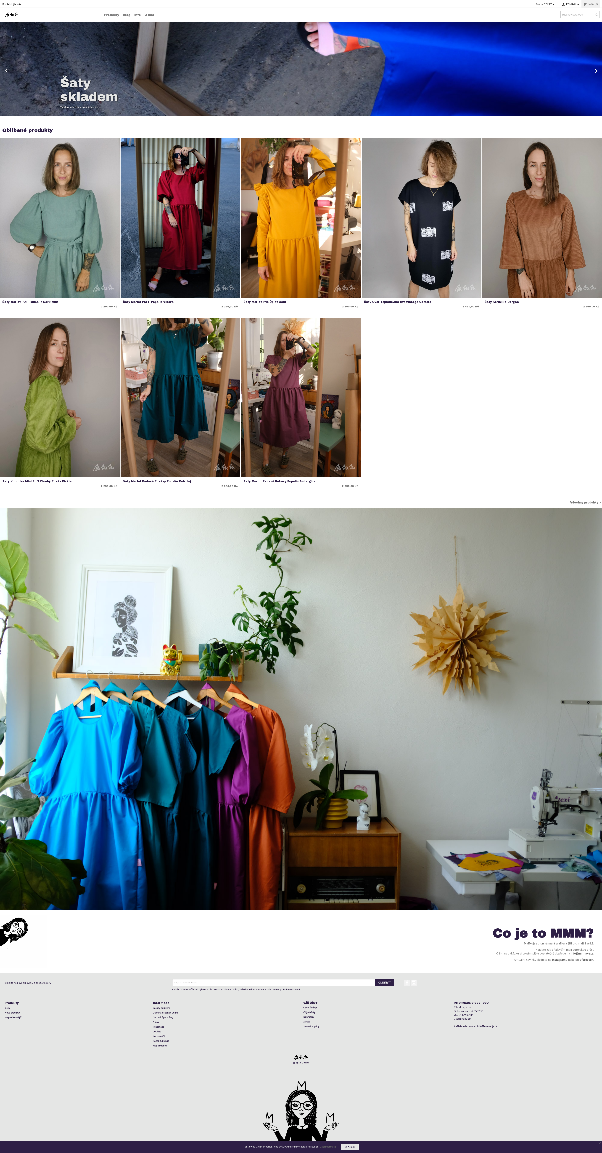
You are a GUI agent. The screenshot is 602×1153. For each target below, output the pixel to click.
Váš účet (310, 1003)
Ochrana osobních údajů (165, 1012)
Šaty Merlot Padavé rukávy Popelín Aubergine (279, 481)
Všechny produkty (586, 503)
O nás (149, 14)
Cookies (157, 1031)
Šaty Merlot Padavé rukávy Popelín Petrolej (157, 481)
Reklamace (158, 1026)
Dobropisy (308, 1016)
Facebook (407, 983)
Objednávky (309, 1012)
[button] (45, 69)
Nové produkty (12, 1012)
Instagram (414, 983)
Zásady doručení (161, 1007)
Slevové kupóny (311, 1026)
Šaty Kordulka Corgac (502, 302)
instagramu (559, 960)
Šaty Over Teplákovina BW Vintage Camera (397, 302)
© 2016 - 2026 (301, 1062)
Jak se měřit (159, 1036)
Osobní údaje (310, 1007)
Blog (126, 14)
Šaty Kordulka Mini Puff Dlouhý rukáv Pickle (36, 481)
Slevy (7, 1007)
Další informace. (328, 1146)
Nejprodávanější (13, 1017)
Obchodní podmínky (163, 1017)
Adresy (306, 1021)
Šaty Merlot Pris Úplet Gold (264, 302)
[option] (301, 69)
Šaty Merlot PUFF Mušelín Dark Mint (30, 302)
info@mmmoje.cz (582, 953)
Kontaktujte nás (11, 4)
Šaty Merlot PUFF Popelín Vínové (148, 302)
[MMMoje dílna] (301, 709)
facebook (587, 960)
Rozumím (349, 1147)
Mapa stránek (160, 1045)
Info (137, 14)
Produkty (111, 14)
